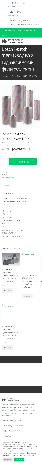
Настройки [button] (7, 460)
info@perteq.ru (12, 15)
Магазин (5, 76)
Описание (7, 186)
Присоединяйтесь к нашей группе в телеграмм (20, 30)
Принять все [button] (19, 460)
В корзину (23, 162)
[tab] (7, 185)
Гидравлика (10, 178)
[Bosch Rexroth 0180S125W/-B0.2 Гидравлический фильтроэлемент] (21, 106)
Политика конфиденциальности (14, 421)
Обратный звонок (14, 7)
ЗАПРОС (4, 35)
